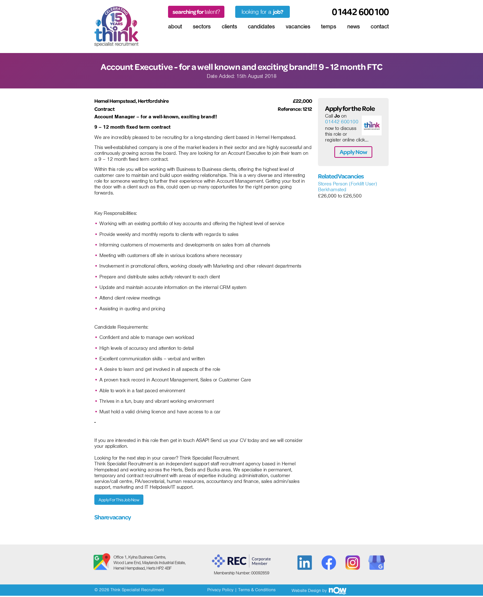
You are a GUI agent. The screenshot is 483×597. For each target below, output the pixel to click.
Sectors (202, 26)
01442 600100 (341, 122)
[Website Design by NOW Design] (337, 590)
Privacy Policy (220, 589)
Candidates (261, 26)
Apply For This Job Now (119, 499)
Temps (328, 26)
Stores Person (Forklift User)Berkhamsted (347, 187)
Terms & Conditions (256, 589)
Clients (229, 26)
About (175, 26)
